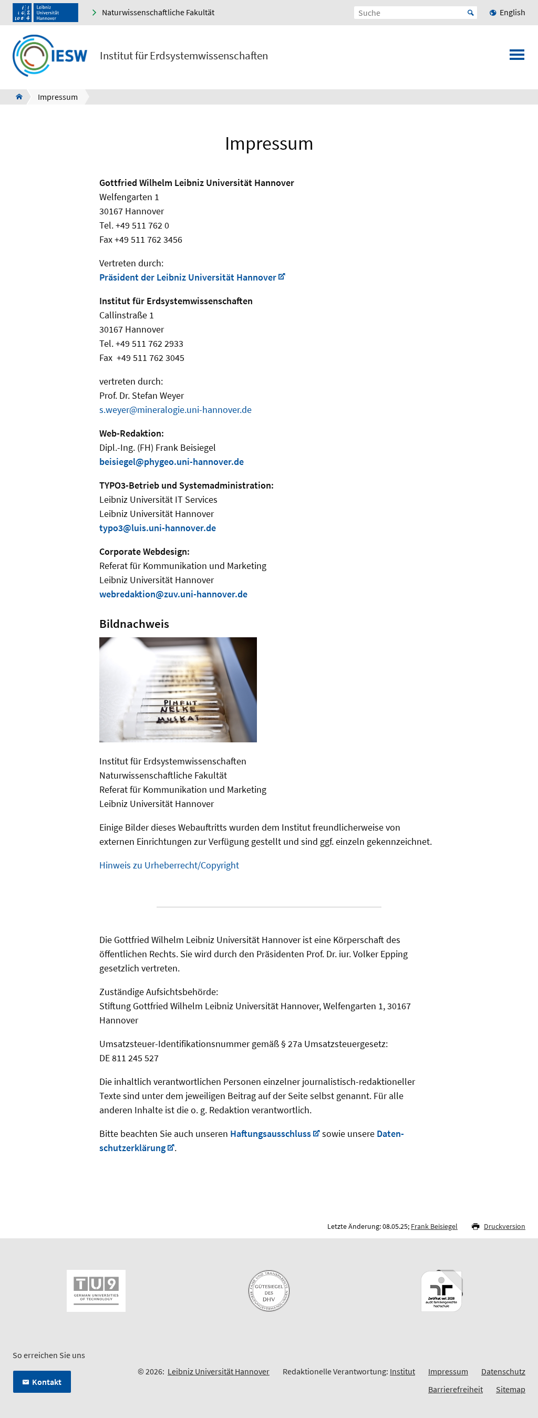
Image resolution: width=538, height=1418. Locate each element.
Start (470, 12)
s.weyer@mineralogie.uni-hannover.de (175, 409)
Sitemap (510, 1389)
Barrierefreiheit (455, 1389)
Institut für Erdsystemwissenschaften (184, 55)
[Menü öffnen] (517, 58)
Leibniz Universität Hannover (219, 1371)
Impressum (448, 1371)
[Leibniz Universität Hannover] (45, 12)
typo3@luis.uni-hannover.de (157, 528)
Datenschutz (503, 1371)
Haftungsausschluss (270, 1133)
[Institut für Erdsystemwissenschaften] (16, 96)
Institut (402, 1371)
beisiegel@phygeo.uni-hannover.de (171, 462)
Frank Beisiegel (434, 1226)
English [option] (512, 12)
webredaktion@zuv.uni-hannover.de (173, 594)
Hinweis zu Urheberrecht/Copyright (169, 865)
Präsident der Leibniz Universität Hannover (187, 277)
